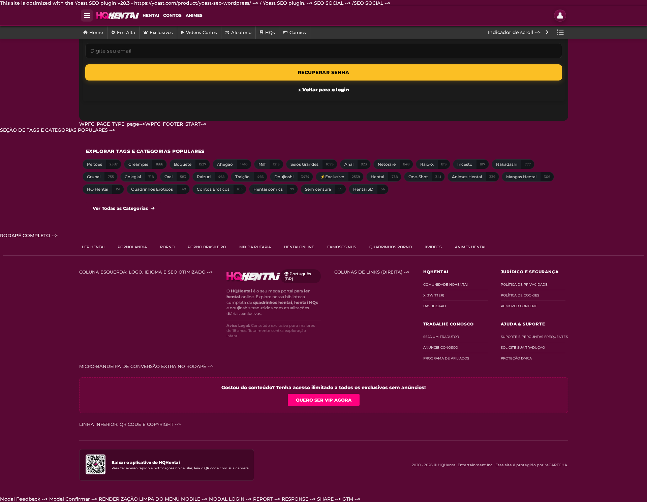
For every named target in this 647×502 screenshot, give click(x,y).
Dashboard (434, 306)
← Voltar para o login (323, 90)
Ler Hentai (93, 247)
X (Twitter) (433, 295)
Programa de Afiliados (446, 358)
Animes (194, 15)
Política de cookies (520, 295)
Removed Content (519, 306)
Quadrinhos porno (390, 247)
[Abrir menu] (87, 15)
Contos (172, 15)
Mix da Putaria (255, 247)
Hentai (151, 15)
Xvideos (433, 247)
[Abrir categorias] (560, 32)
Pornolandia (132, 247)
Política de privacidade (524, 284)
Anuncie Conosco (440, 347)
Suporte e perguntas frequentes (533, 337)
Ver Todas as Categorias (120, 208)
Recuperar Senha (323, 72)
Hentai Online (299, 247)
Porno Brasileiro (207, 247)
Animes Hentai (470, 247)
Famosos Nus (341, 247)
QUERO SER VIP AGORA (323, 400)
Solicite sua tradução (523, 347)
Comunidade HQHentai (445, 284)
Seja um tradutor (441, 337)
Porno (167, 247)
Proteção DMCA (516, 358)
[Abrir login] (560, 15)
